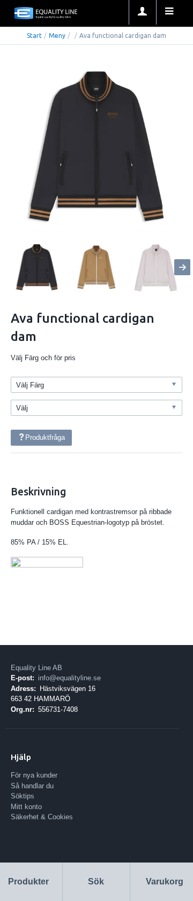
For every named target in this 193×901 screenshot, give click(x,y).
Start (34, 35)
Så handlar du (32, 786)
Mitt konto (26, 807)
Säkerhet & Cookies (42, 817)
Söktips (22, 796)
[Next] (182, 267)
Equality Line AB (36, 668)
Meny (57, 35)
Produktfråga (45, 437)
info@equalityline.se (69, 678)
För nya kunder (34, 775)
